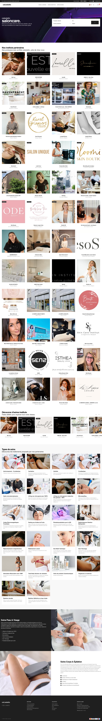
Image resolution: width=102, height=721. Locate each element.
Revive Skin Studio (63, 402)
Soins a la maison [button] (42, 4)
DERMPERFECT (13, 254)
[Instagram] (5, 705)
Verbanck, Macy (38, 254)
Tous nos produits (30, 704)
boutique (90, 1)
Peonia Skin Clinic (63, 166)
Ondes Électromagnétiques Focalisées (70, 683)
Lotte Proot (38, 166)
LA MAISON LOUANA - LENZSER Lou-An (88, 402)
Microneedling (5, 635)
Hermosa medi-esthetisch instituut (13, 136)
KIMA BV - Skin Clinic (88, 77)
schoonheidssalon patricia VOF (13, 195)
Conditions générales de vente (83, 706)
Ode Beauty (13, 225)
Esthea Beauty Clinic (63, 373)
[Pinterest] (8, 705)
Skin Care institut (88, 343)
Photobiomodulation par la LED (8, 640)
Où (72, 20)
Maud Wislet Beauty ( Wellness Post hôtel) (13, 343)
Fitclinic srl (88, 284)
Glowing (63, 195)
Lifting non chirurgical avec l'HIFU (9, 631)
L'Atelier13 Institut (64, 343)
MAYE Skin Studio (38, 284)
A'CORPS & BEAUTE (63, 314)
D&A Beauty (88, 373)
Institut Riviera (88, 136)
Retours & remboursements (82, 705)
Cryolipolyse (64, 675)
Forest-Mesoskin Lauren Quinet (89, 254)
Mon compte (79, 704)
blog (53, 706)
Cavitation (64, 681)
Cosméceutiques (30, 705)
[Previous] (96, 414)
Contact (53, 709)
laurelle (63, 77)
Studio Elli (63, 225)
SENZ (38, 373)
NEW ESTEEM (38, 77)
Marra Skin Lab (13, 314)
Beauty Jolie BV (38, 195)
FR (90, 4)
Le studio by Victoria (13, 373)
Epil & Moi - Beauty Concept (38, 343)
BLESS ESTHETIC (13, 284)
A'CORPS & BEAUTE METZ (38, 314)
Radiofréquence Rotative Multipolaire (69, 679)
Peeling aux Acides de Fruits (8, 633)
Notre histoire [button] (60, 4)
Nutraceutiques (30, 706)
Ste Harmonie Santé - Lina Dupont (88, 225)
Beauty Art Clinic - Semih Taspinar (88, 195)
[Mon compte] (97, 5)
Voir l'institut (14, 74)
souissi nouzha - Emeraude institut (13, 402)
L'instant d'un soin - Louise (38, 402)
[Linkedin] (3, 705)
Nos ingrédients (55, 705)
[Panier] (99, 5)
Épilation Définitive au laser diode (69, 677)
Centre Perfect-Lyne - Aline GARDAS (63, 106)
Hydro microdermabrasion (7, 637)
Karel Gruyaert (38, 136)
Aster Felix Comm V (63, 254)
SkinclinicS (13, 166)
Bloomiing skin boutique (88, 166)
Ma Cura (13, 77)
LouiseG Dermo (63, 136)
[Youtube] (7, 705)
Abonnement (29, 709)
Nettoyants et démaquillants (33, 708)
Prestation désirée (57, 20)
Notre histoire (55, 704)
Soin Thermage (5, 638)
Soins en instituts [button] (52, 4)
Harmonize (88, 106)
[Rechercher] (93, 5)
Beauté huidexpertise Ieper (89, 314)
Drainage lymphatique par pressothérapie (70, 685)
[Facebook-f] (2, 705)
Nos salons (54, 708)
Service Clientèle (76, 1)
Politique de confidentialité (82, 708)
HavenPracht (13, 106)
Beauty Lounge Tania (38, 225)
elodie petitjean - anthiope (38, 106)
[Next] (99, 414)
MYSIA (63, 284)
